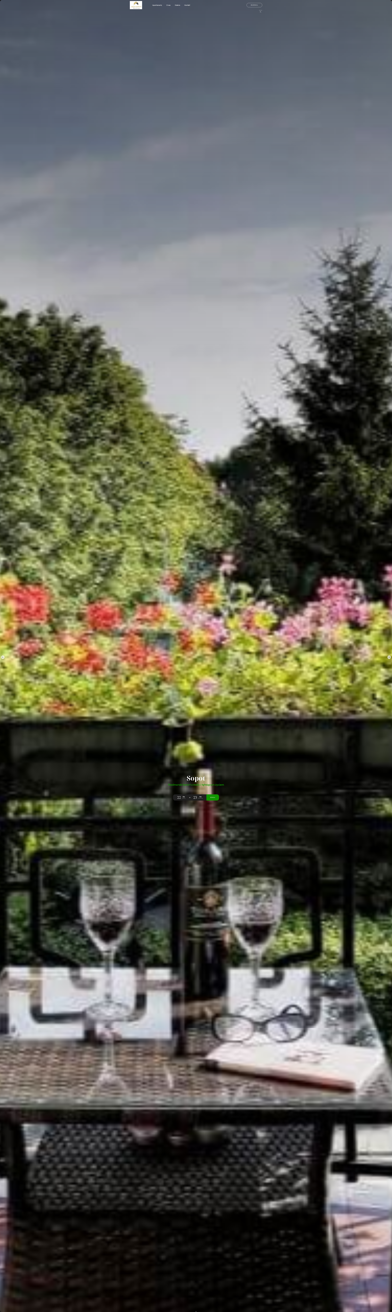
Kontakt (187, 5)
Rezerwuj (254, 5)
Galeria (177, 5)
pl (260, 12)
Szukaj (212, 797)
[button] (3, 657)
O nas (168, 5)
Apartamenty (157, 5)
